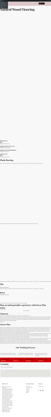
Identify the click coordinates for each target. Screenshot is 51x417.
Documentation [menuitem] (2, 3)
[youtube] (40, 390)
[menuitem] (1, 1)
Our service (28, 386)
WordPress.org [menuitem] (2, 2)
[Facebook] (42, 390)
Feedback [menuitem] (1, 7)
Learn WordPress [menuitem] (3, 5)
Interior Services (29, 387)
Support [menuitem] (1, 6)
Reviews (27, 391)
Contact (27, 388)
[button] (25, 3)
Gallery (27, 392)
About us (27, 390)
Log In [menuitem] (3, 0)
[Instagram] (38, 390)
